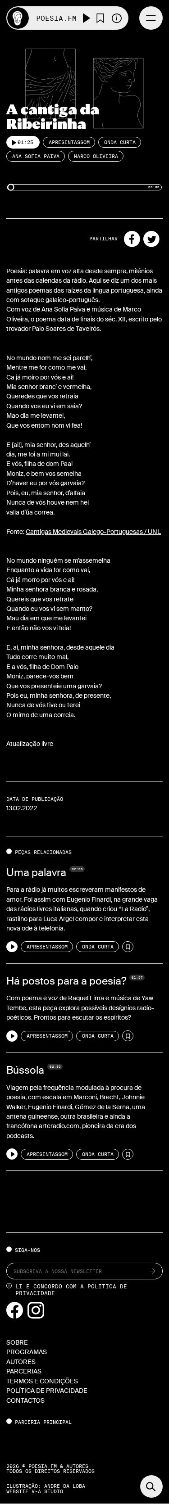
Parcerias (23, 1371)
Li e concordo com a (71, 1289)
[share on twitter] (151, 239)
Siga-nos (27, 1250)
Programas (26, 1352)
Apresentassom (69, 142)
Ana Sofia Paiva (35, 156)
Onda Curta (120, 142)
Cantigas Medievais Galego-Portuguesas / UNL (93, 532)
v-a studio (47, 1491)
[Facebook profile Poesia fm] (15, 1309)
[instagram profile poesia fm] (35, 1309)
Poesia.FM (56, 18)
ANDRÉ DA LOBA (64, 1486)
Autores (21, 1362)
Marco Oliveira (96, 156)
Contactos (25, 1400)
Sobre (17, 1342)
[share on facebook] (132, 239)
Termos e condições (42, 1381)
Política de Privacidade (46, 1391)
